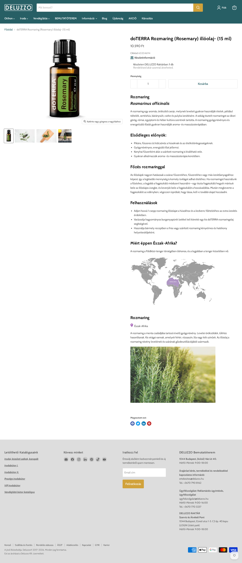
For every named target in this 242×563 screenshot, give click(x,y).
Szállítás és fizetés (23, 545)
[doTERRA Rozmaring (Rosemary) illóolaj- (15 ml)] (8, 136)
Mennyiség (135, 76)
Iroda (23, 18)
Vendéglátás (40, 18)
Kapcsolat (86, 545)
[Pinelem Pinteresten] (149, 423)
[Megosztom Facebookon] (132, 423)
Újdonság (117, 18)
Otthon (8, 18)
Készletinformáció (144, 57)
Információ (88, 18)
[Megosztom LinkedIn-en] (144, 423)
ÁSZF (60, 545)
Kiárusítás (147, 18)
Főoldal (8, 29)
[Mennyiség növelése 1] (162, 83)
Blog (104, 18)
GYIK (97, 545)
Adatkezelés (72, 545)
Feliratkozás (133, 484)
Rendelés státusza (44, 545)
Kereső (7, 545)
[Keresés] (198, 8)
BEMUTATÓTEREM (66, 18)
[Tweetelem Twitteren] (138, 423)
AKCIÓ (132, 18)
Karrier (106, 545)
